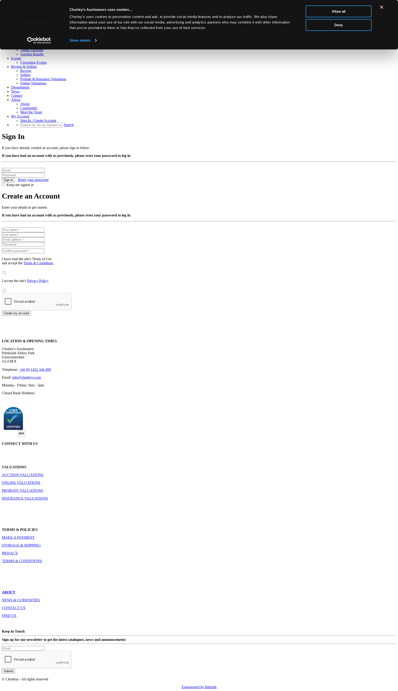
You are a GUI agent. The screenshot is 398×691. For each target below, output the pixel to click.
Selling (25, 75)
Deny (338, 25)
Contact (16, 96)
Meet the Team (31, 112)
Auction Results (32, 54)
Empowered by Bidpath (199, 687)
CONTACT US (13, 608)
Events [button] (16, 58)
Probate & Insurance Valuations (43, 79)
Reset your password (33, 180)
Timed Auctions (31, 50)
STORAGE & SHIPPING (21, 545)
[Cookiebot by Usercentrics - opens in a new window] (39, 40)
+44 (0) (35, 369)
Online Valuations (33, 83)
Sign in (8, 180)
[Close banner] (381, 7)
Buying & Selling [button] (24, 67)
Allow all (338, 11)
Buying (25, 71)
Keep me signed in (20, 185)
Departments (20, 87)
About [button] (15, 100)
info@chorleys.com (26, 377)
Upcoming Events (33, 62)
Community (29, 108)
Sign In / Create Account (38, 120)
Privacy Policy (37, 281)
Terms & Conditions (38, 263)
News (15, 91)
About (24, 104)
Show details (80, 40)
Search (69, 125)
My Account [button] (20, 116)
